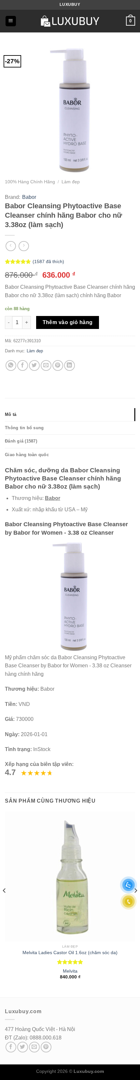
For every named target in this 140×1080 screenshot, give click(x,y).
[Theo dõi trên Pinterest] (46, 1047)
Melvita (70, 971)
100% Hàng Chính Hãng (30, 181)
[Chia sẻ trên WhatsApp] (11, 365)
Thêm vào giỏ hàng (68, 322)
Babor (29, 197)
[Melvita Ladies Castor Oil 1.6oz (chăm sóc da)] (70, 876)
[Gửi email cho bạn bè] (46, 365)
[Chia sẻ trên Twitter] (34, 365)
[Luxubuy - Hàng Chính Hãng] (70, 21)
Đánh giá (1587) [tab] (21, 441)
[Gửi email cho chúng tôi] (34, 1047)
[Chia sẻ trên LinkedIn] (69, 365)
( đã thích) (48, 261)
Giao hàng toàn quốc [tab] (27, 454)
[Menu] (11, 21)
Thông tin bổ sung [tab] (24, 427)
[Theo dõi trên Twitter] (22, 1047)
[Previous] (4, 904)
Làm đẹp (71, 181)
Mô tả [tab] (10, 414)
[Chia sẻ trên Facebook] (22, 365)
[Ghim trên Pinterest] (57, 365)
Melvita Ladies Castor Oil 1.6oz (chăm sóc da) (70, 952)
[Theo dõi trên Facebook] (11, 1047)
